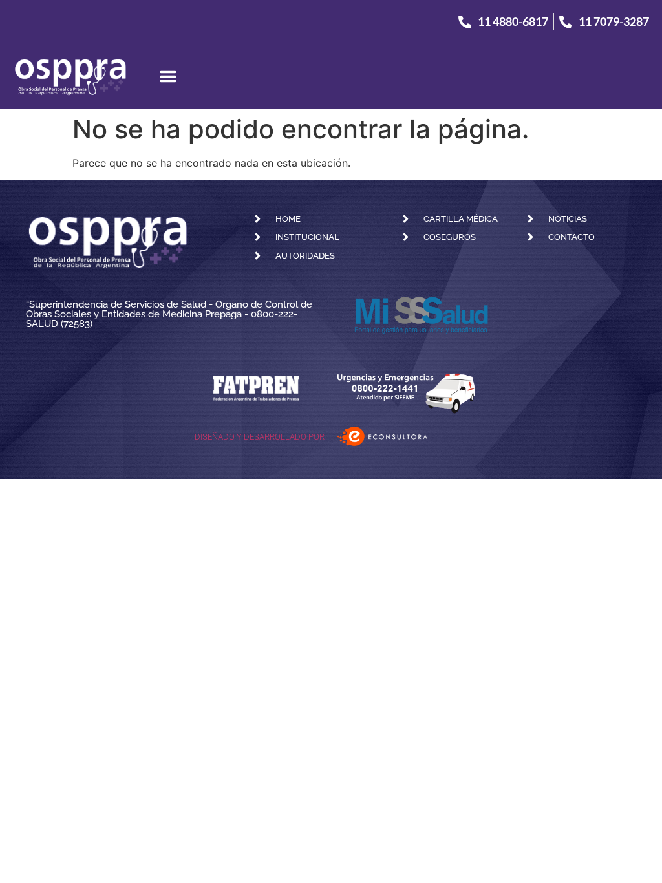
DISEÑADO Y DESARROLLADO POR (260, 437)
